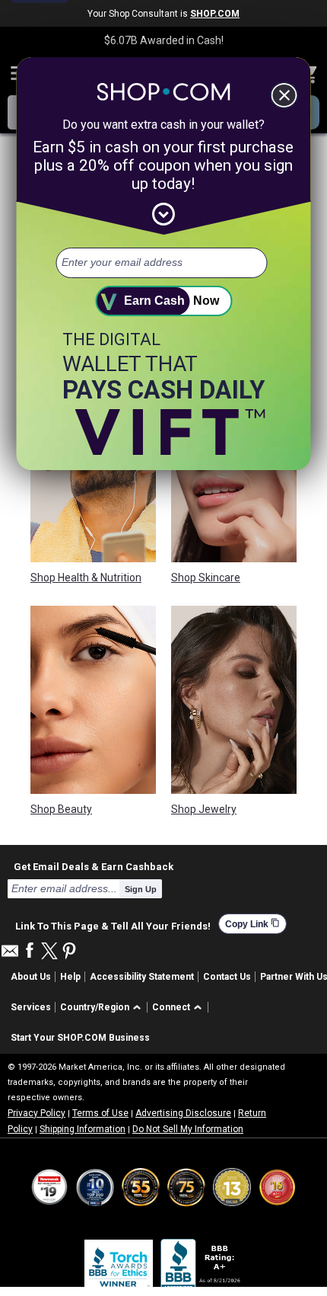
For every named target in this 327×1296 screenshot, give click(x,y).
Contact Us (227, 976)
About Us (31, 976)
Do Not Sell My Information (187, 1129)
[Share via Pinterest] (69, 952)
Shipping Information (82, 1129)
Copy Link (252, 924)
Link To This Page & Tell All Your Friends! (113, 924)
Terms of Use (100, 1113)
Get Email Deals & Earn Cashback (93, 866)
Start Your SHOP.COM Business (80, 1037)
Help (70, 976)
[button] (103, 1007)
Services (31, 1007)
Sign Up (141, 889)
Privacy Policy (36, 1113)
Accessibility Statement (142, 976)
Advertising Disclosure (183, 1113)
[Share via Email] (10, 955)
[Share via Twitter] (49, 952)
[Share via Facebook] (29, 951)
